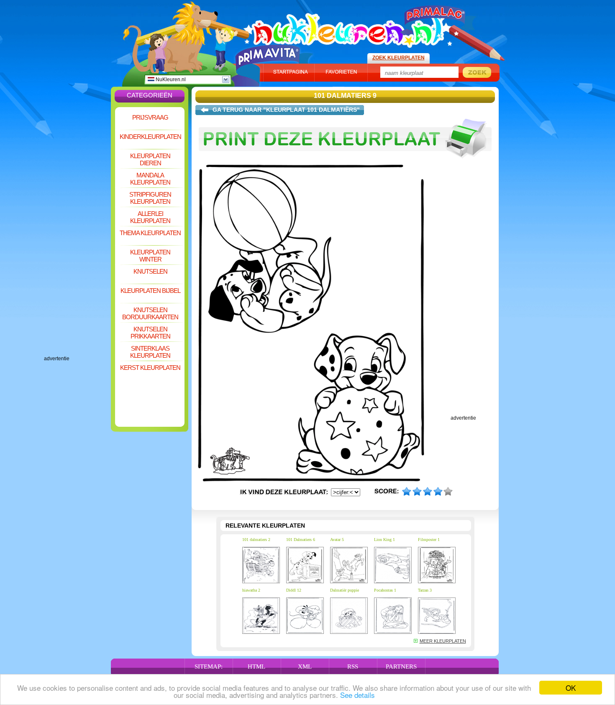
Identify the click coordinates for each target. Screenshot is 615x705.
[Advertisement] (77, 230)
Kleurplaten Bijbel (150, 290)
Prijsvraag (150, 117)
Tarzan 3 (425, 590)
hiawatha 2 (251, 590)
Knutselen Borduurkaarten (150, 313)
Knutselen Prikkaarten (150, 333)
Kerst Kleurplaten (150, 367)
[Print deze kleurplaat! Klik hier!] (345, 162)
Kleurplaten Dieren (150, 159)
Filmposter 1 (429, 539)
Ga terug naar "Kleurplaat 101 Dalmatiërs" (286, 109)
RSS (352, 666)
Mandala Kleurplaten (150, 179)
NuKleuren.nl (170, 79)
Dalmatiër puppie (344, 590)
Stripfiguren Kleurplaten (150, 198)
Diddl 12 (293, 590)
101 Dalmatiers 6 (300, 539)
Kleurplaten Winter (150, 256)
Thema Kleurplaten (150, 232)
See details (357, 695)
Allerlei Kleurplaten (150, 217)
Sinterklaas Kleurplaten (150, 352)
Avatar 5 (337, 539)
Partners (401, 666)
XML (305, 666)
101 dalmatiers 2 (256, 539)
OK (571, 687)
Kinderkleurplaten (150, 136)
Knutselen (150, 271)
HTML (256, 666)
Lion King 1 (384, 539)
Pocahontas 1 (385, 590)
